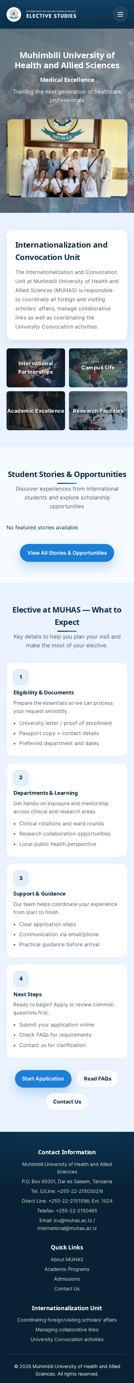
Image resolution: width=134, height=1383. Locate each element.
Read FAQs (98, 1078)
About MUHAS (67, 1259)
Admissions (67, 1279)
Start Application (43, 1078)
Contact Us (67, 1101)
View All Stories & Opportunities (67, 552)
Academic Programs (67, 1269)
